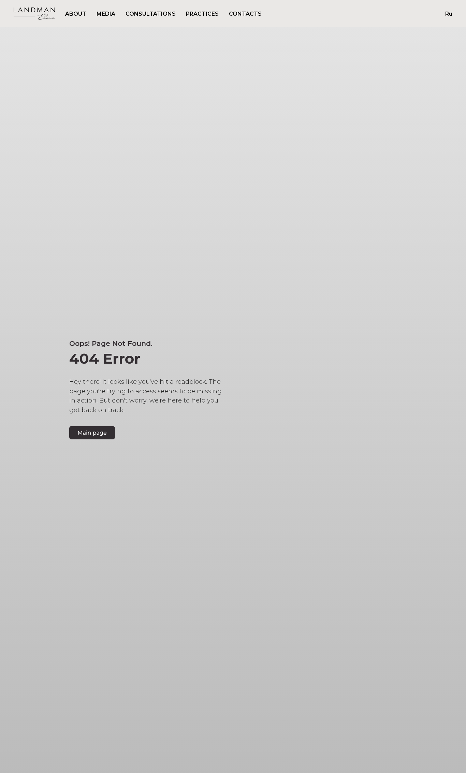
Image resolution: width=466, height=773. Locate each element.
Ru (448, 14)
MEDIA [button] (106, 14)
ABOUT (75, 14)
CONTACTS (245, 14)
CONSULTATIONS (151, 14)
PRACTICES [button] (202, 14)
